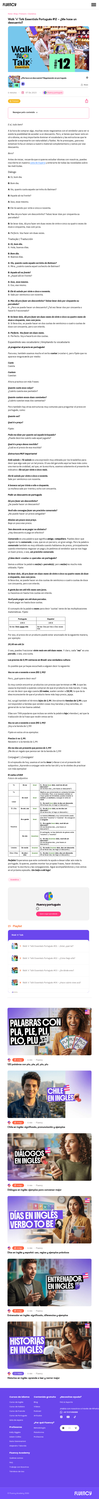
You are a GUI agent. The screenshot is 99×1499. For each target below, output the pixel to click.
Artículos (38, 1415)
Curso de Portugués (18, 1415)
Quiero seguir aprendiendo (48, 914)
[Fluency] (9, 4)
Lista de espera (16, 1420)
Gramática (32, 14)
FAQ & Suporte (66, 1402)
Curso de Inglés (16, 1402)
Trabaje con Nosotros (19, 1467)
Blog (16, 14)
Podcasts (22, 14)
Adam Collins (15, 1437)
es (69, 1428)
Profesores (38, 1437)
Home (10, 14)
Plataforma (39, 1432)
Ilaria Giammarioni (17, 1441)
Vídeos (37, 1406)
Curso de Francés (17, 1411)
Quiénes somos (16, 1458)
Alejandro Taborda (17, 1446)
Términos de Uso (16, 1471)
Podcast (15, 101)
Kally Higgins (15, 1432)
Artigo (19, 1060)
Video (19, 1373)
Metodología (39, 1428)
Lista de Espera (37, 162)
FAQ (11, 1462)
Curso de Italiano (17, 1406)
